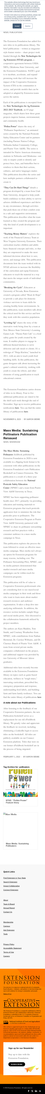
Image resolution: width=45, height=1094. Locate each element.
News (5, 32)
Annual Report (9, 908)
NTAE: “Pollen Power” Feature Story (16, 801)
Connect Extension (10, 890)
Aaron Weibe (33, 419)
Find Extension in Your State (14, 878)
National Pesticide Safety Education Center (19, 484)
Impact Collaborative (11, 886)
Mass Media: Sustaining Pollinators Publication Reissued (20, 434)
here (39, 697)
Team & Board (9, 904)
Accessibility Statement (12, 948)
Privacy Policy (8, 944)
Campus (6, 926)
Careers (6, 956)
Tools (5, 934)
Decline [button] (27, 26)
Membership (8, 922)
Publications (16, 32)
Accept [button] (17, 26)
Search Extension (10, 882)
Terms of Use (8, 952)
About (5, 900)
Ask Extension (8, 930)
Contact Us (7, 912)
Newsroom (15, 442)
